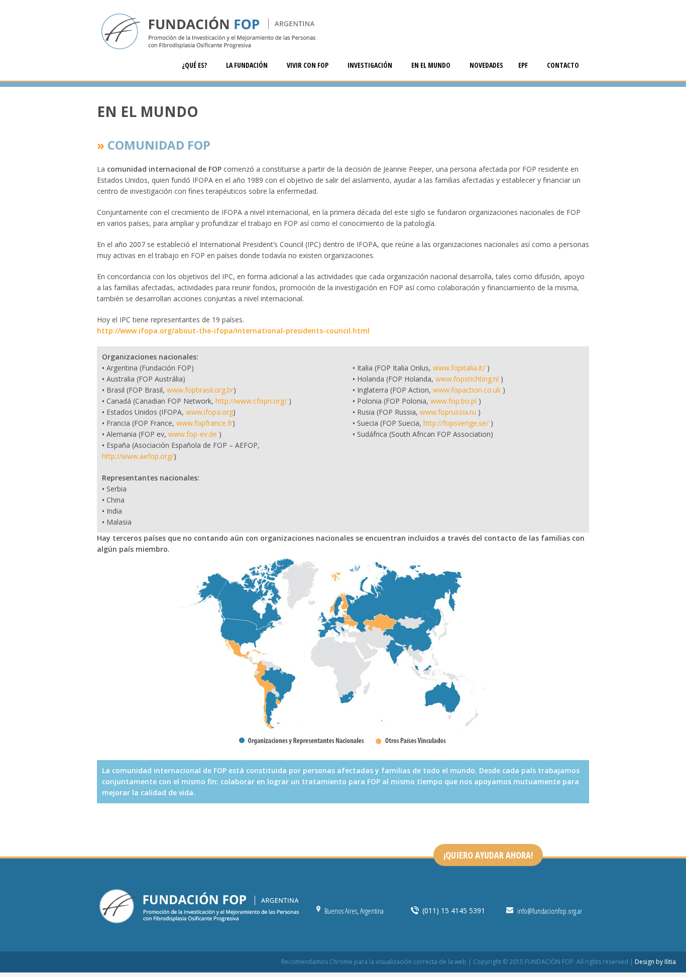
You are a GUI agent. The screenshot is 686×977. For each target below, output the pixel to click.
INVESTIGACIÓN (371, 65)
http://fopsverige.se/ (456, 423)
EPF (523, 65)
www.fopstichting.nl (468, 379)
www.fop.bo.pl (453, 401)
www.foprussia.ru (448, 412)
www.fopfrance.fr (204, 423)
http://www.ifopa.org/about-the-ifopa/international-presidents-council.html (233, 330)
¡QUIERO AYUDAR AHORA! (488, 855)
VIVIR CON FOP (308, 65)
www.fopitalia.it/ (460, 368)
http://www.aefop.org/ (138, 456)
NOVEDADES (486, 65)
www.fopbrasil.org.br (200, 390)
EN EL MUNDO (431, 65)
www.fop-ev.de (192, 434)
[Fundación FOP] (343, 32)
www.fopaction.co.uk (467, 390)
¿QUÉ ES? (195, 65)
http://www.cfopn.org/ (251, 401)
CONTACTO (563, 65)
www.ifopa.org (209, 412)
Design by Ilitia (655, 961)
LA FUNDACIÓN (247, 65)
